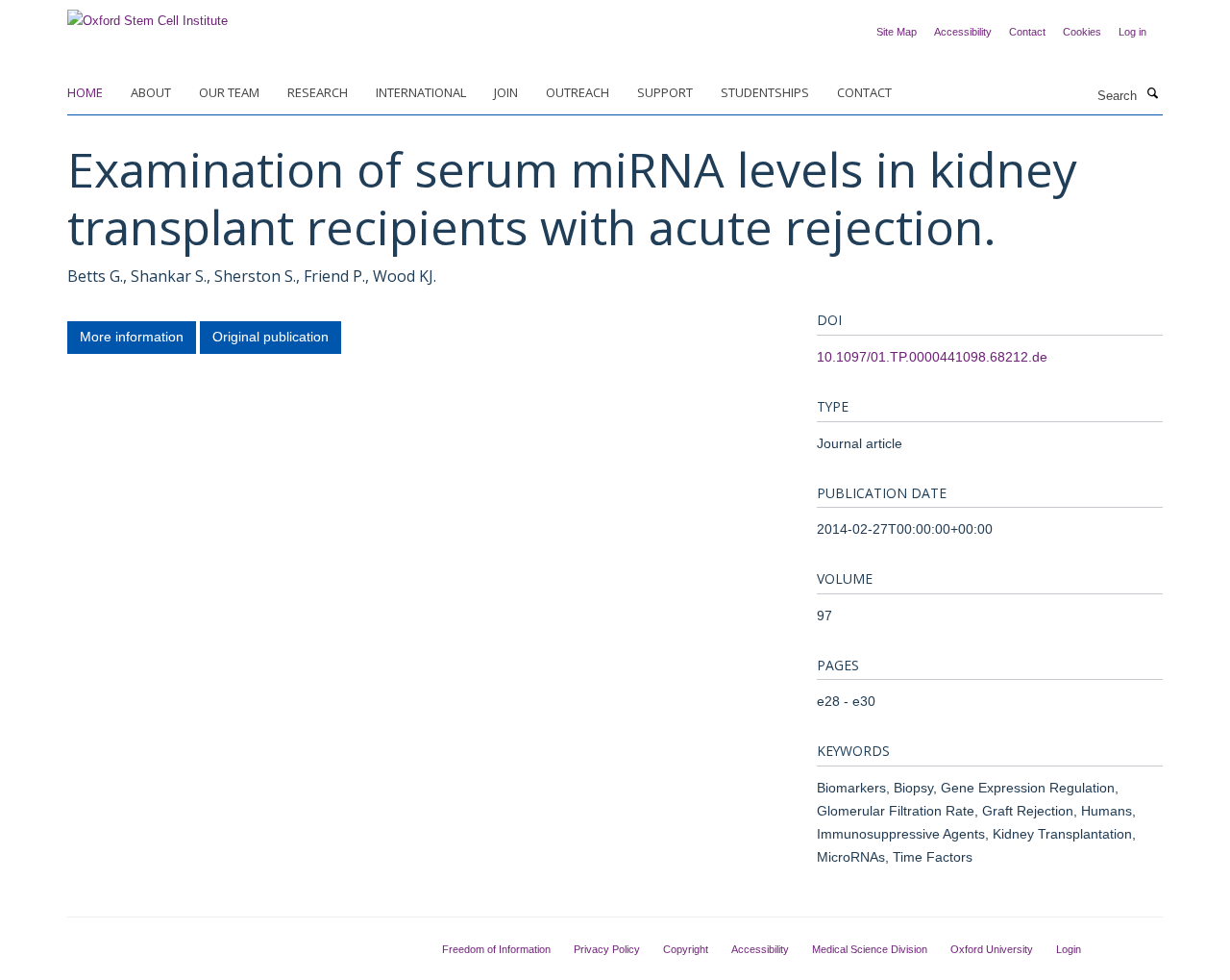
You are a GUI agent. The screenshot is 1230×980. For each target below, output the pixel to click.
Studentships (765, 92)
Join (506, 92)
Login (1068, 949)
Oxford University (991, 949)
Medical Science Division (869, 949)
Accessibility (963, 32)
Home (85, 92)
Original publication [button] (270, 336)
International (421, 92)
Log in (1132, 32)
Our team (229, 92)
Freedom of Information (496, 949)
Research (317, 92)
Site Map (896, 32)
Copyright (685, 949)
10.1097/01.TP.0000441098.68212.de (932, 356)
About (151, 92)
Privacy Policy (607, 949)
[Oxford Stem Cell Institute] (147, 15)
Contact (1027, 32)
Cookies (1082, 32)
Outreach (577, 92)
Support (665, 92)
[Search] (1152, 94)
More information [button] (132, 336)
